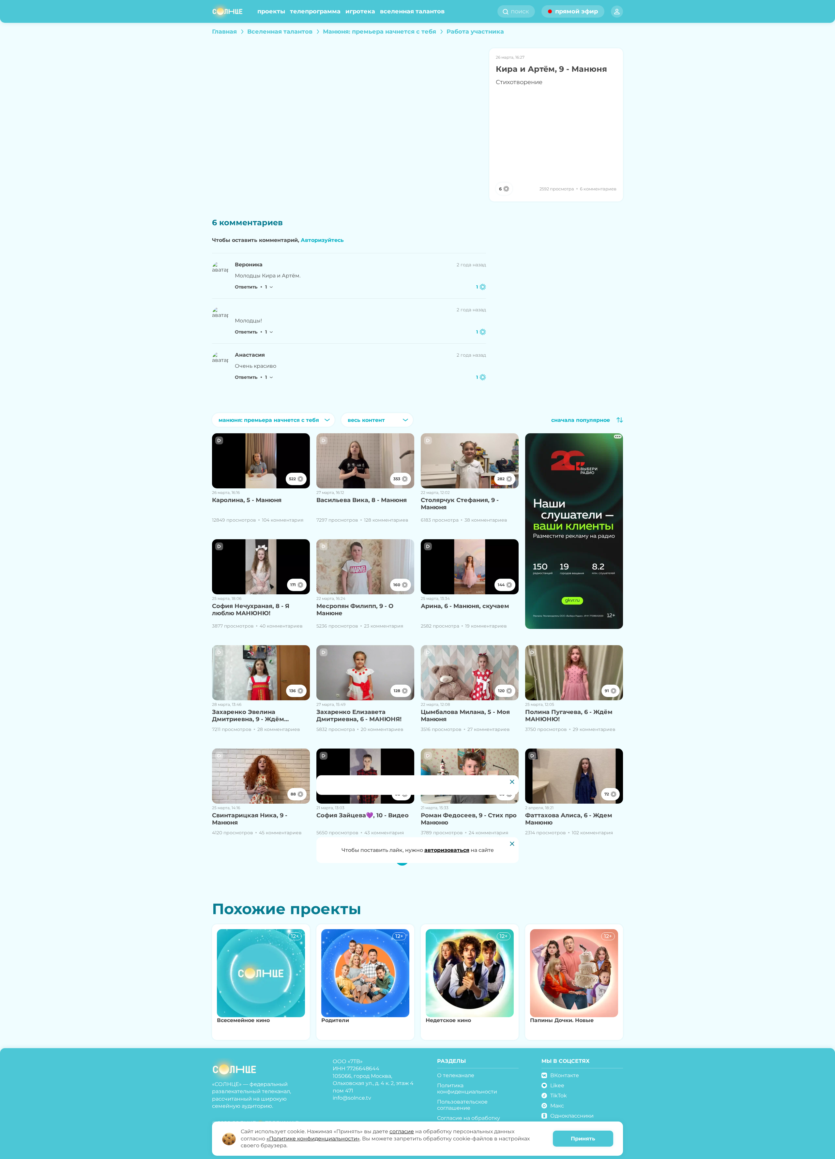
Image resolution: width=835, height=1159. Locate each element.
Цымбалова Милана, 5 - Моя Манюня (465, 715)
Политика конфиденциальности (467, 1088)
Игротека (360, 11)
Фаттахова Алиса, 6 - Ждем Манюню (568, 819)
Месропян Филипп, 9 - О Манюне (354, 609)
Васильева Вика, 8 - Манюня (361, 500)
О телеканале (455, 1075)
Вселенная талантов (412, 11)
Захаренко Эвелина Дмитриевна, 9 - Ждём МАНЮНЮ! (248, 715)
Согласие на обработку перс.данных (468, 1121)
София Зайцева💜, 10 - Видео (362, 815)
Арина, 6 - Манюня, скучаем (465, 606)
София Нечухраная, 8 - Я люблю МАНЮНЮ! (250, 609)
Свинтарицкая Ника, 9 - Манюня (249, 819)
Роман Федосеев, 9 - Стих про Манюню (469, 819)
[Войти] (617, 12)
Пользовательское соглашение (462, 1105)
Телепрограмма (315, 11)
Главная (224, 31)
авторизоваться (446, 850)
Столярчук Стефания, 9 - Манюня (460, 504)
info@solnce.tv (352, 1098)
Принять (583, 1139)
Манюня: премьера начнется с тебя (379, 31)
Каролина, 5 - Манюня (246, 500)
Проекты (271, 11)
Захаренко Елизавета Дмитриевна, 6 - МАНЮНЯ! (359, 715)
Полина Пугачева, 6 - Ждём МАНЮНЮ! (569, 715)
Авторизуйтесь (322, 240)
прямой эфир (576, 11)
